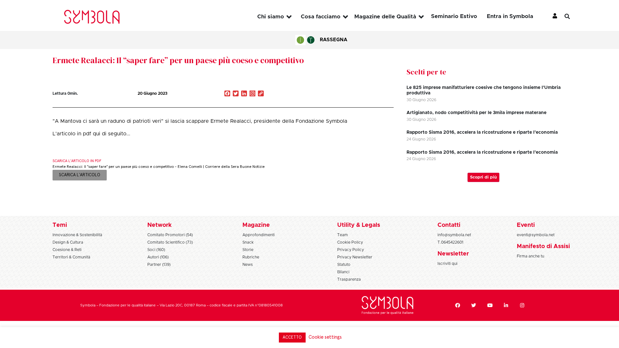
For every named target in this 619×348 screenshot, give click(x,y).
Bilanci (343, 272)
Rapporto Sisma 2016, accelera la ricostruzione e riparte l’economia (482, 132)
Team (342, 235)
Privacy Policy (350, 250)
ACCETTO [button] (292, 337)
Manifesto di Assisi (543, 246)
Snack (248, 242)
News (247, 264)
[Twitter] (473, 305)
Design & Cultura (68, 242)
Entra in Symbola (510, 16)
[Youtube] (490, 305)
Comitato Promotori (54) (170, 235)
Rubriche (250, 257)
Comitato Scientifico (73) (170, 242)
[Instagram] (252, 94)
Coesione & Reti (67, 250)
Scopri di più (483, 177)
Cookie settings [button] (325, 337)
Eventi (526, 225)
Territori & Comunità (71, 257)
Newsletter (453, 254)
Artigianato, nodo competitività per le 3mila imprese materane (476, 113)
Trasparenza (349, 279)
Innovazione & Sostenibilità (77, 235)
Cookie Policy (350, 242)
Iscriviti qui (447, 264)
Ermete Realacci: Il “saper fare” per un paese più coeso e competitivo (178, 60)
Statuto (343, 264)
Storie (247, 250)
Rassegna (333, 39)
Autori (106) (158, 257)
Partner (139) (159, 264)
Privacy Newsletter (354, 257)
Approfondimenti (258, 235)
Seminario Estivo (454, 16)
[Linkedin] (506, 305)
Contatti (448, 225)
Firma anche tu (530, 256)
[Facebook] (457, 305)
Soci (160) (156, 250)
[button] (572, 16)
